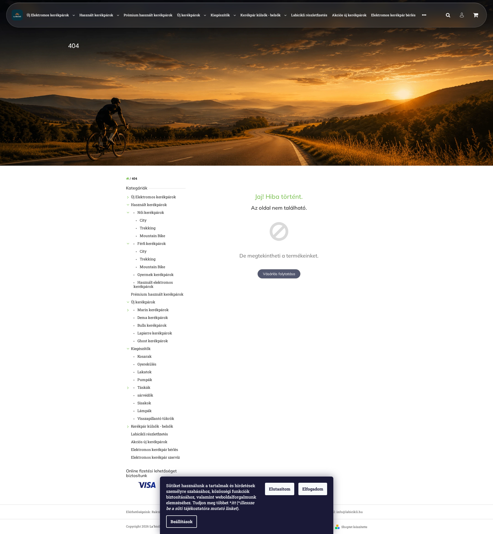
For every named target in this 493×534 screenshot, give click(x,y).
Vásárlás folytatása (279, 274)
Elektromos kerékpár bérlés (154, 449)
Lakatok (144, 371)
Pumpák (144, 379)
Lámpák (144, 410)
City (142, 220)
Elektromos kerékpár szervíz (155, 457)
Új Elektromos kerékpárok (153, 196)
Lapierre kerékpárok (154, 333)
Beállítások (182, 521)
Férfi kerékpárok (151, 243)
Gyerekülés (146, 364)
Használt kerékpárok (149, 204)
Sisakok (144, 402)
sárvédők (145, 395)
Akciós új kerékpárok (149, 441)
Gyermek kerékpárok (155, 274)
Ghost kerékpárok (152, 340)
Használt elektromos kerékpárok (153, 284)
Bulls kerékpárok (152, 325)
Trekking (147, 227)
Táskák (143, 387)
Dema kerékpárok (152, 317)
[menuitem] (50, 15)
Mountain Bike (152, 235)
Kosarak (144, 356)
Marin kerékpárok (153, 309)
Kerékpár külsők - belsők (152, 426)
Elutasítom (279, 489)
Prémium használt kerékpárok (157, 294)
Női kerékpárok (150, 212)
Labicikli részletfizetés (149, 433)
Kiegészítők (141, 348)
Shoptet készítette (354, 527)
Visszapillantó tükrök (155, 418)
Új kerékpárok (143, 301)
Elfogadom (312, 489)
